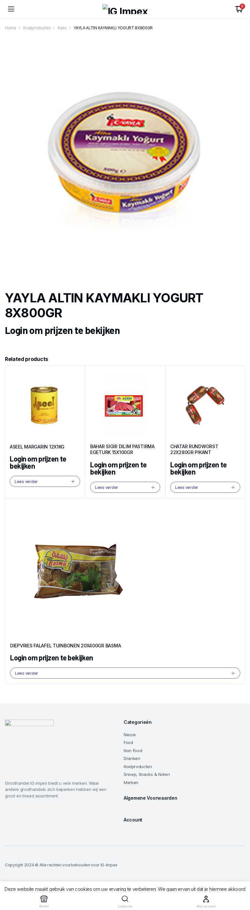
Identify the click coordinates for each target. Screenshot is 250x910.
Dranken (132, 758)
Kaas (62, 27)
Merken (131, 782)
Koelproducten (36, 27)
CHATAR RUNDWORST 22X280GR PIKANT (194, 449)
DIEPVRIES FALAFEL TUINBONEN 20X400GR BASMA (65, 645)
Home (10, 27)
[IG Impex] (125, 9)
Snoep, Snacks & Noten (147, 774)
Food (128, 742)
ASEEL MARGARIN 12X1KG (37, 446)
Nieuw (130, 734)
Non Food (133, 750)
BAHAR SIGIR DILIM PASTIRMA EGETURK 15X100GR (122, 449)
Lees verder (26, 481)
